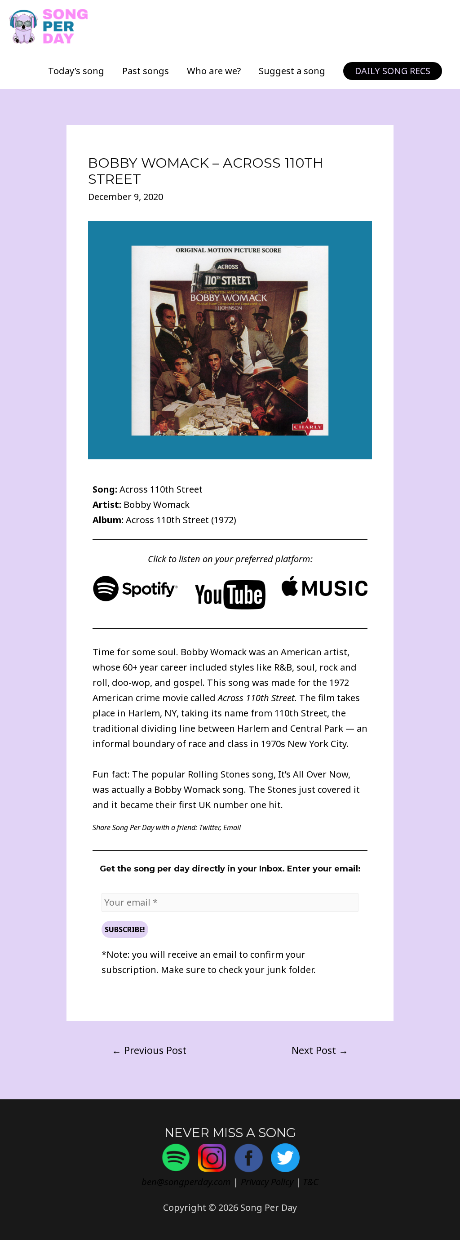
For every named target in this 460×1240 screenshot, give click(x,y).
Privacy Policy (267, 1182)
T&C (310, 1182)
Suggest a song (292, 71)
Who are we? (214, 71)
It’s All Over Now (313, 774)
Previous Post (149, 1050)
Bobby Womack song (199, 789)
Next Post (320, 1050)
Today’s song (76, 71)
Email (232, 827)
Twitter (209, 827)
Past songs (145, 71)
